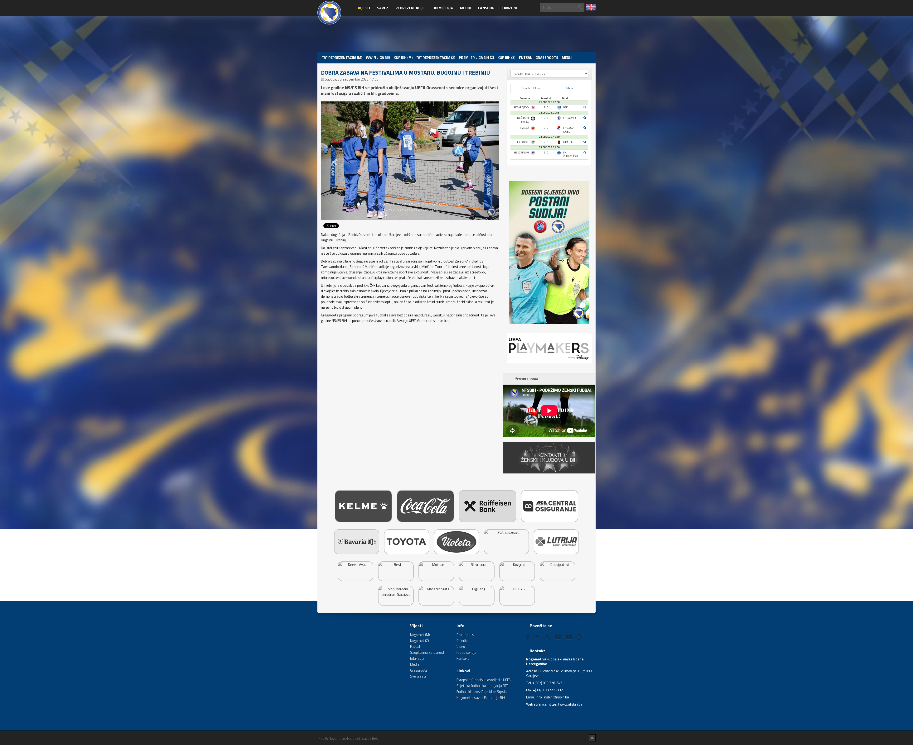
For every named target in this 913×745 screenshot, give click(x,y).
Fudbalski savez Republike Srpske (482, 691)
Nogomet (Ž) (419, 640)
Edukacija (417, 658)
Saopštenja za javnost (427, 652)
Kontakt (462, 658)
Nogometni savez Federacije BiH (480, 697)
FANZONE (510, 8)
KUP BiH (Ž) (506, 57)
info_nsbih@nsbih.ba (552, 697)
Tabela (569, 88)
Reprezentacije (410, 8)
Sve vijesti (418, 676)
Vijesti (364, 8)
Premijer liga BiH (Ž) (476, 57)
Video (460, 646)
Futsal (525, 57)
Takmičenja (442, 8)
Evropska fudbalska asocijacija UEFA (483, 680)
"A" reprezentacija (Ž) (435, 57)
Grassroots (546, 57)
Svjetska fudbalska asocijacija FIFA (482, 685)
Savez (382, 8)
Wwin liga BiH (378, 57)
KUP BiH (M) (403, 57)
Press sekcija (466, 652)
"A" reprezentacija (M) (342, 57)
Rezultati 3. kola (531, 88)
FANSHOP (486, 8)
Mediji (465, 8)
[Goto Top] (592, 737)
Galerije (462, 640)
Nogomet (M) (420, 634)
